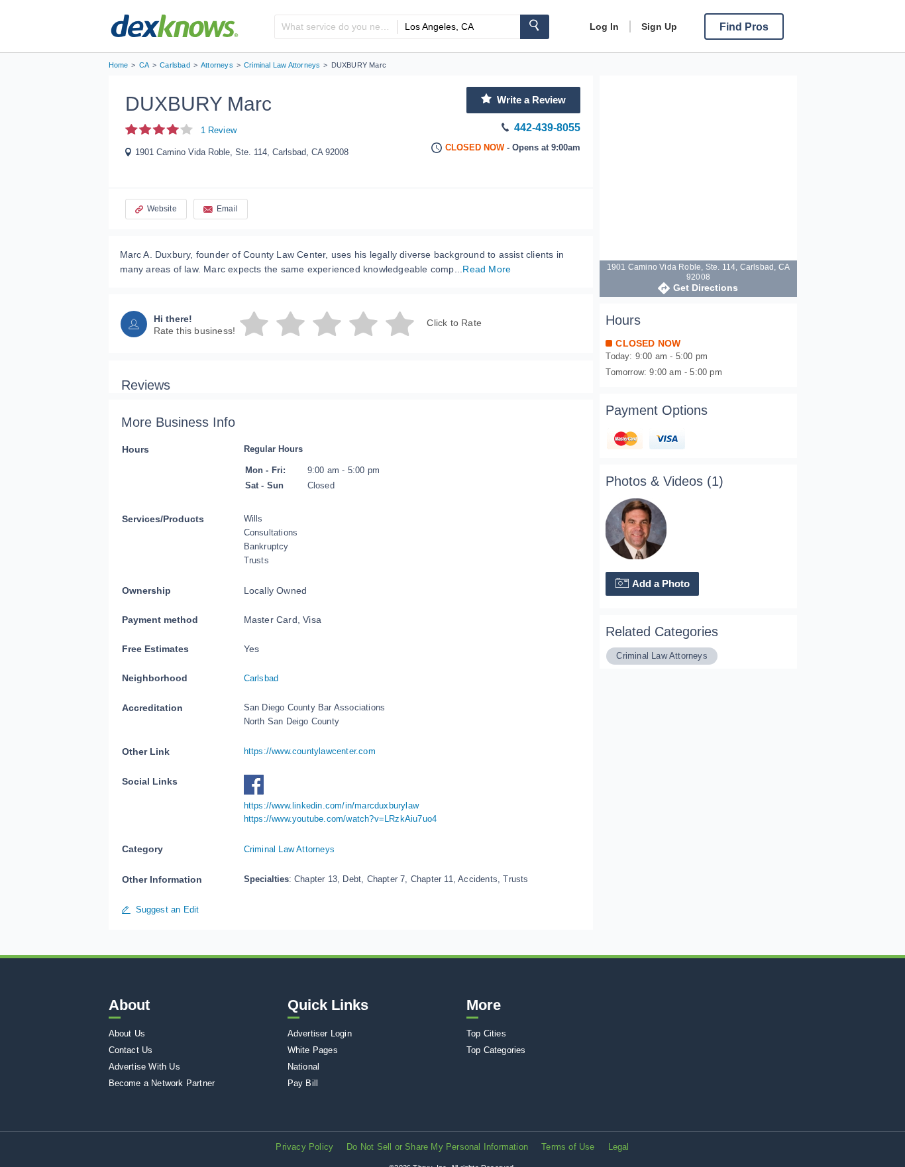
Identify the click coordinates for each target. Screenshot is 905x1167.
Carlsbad (261, 678)
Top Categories (496, 1050)
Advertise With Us (144, 1067)
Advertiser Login (320, 1033)
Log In (604, 26)
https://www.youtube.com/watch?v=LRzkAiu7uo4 (340, 819)
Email (227, 208)
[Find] (534, 27)
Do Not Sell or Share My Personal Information (437, 1147)
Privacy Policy (304, 1147)
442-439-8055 (547, 127)
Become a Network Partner (162, 1083)
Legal (618, 1147)
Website (162, 208)
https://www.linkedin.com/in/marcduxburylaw (331, 805)
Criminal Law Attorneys (289, 849)
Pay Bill (303, 1083)
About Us (127, 1033)
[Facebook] (257, 792)
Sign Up (659, 26)
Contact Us (131, 1050)
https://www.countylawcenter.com (310, 751)
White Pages (313, 1050)
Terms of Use (567, 1147)
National (304, 1067)
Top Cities (486, 1033)
